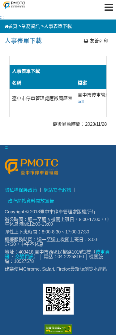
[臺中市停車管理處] (25, 5)
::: (2, 17)
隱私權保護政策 (21, 190)
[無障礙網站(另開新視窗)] (58, 332)
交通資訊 (24, 256)
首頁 (13, 26)
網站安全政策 (57, 190)
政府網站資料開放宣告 (31, 200)
